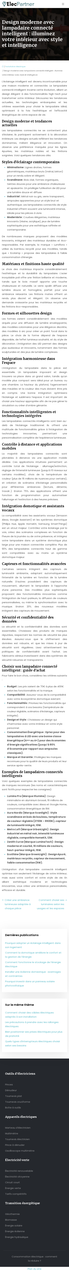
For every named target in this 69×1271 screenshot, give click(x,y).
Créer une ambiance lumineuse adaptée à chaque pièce (18, 904)
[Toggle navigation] (63, 4)
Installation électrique (15, 66)
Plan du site (34, 1269)
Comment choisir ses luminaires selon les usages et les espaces (50, 904)
